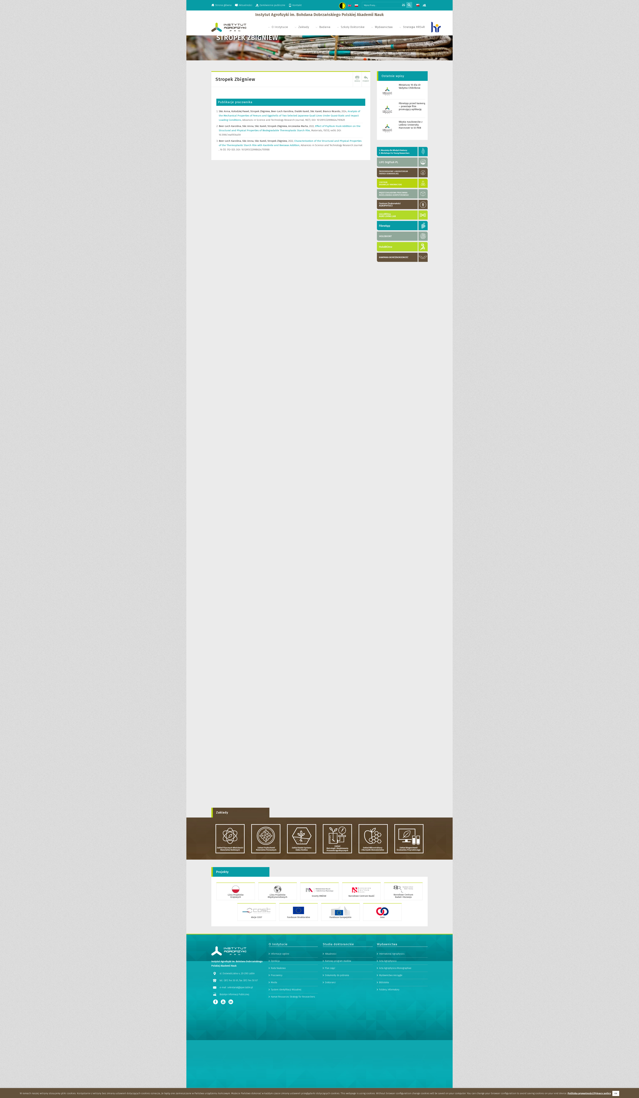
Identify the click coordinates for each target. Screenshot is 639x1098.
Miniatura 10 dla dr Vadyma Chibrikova (410, 86)
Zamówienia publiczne (272, 5)
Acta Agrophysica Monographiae (395, 968)
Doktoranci (330, 982)
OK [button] (615, 1093)
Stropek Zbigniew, (260, 111)
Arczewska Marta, (298, 126)
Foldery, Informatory (389, 989)
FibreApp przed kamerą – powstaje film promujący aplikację (412, 106)
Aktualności (245, 5)
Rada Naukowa (278, 968)
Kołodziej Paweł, (240, 111)
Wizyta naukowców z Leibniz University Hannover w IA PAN (411, 124)
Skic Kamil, (316, 111)
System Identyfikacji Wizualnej (286, 989)
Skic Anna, (225, 111)
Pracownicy (276, 975)
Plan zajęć (330, 968)
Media (274, 982)
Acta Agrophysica (387, 961)
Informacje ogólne (280, 953)
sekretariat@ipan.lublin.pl (240, 987)
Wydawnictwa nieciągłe (390, 975)
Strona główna (223, 5)
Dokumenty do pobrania (337, 975)
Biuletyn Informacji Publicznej (234, 994)
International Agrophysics (392, 953)
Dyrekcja (275, 961)
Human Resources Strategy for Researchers (293, 996)
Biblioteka (384, 982)
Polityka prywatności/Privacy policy (589, 1093)
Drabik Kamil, (302, 111)
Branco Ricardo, (332, 111)
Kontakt (297, 5)
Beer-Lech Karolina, (283, 111)
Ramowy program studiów (338, 961)
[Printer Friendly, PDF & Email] (357, 79)
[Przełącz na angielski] (350, 6)
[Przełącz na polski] (356, 6)
